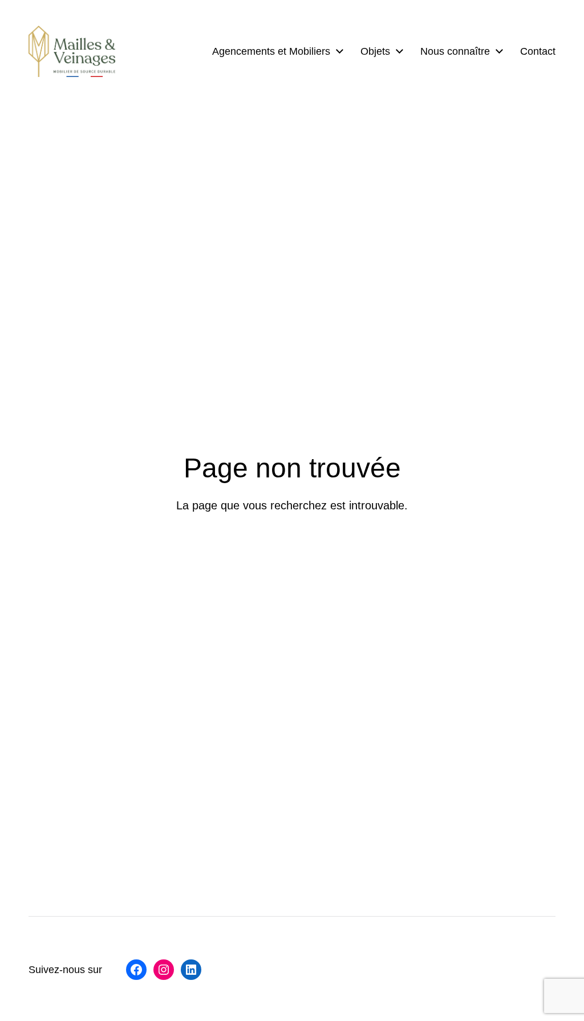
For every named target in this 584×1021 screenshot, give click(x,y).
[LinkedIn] (191, 969)
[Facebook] (136, 969)
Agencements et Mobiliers (271, 51)
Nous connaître (455, 51)
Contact (537, 51)
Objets (375, 51)
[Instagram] (163, 969)
